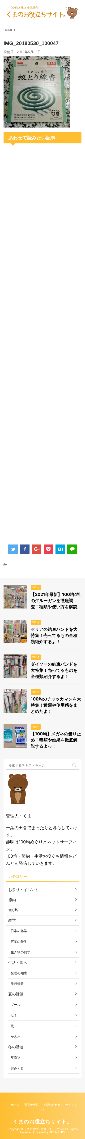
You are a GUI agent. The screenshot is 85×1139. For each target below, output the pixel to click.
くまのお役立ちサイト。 (42, 1121)
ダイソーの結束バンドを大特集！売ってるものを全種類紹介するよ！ (54, 670)
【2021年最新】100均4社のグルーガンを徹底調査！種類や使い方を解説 (56, 600)
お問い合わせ (51, 1105)
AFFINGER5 (57, 1132)
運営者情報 (31, 1105)
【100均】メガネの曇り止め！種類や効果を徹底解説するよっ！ (56, 740)
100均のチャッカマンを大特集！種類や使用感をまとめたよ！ (56, 705)
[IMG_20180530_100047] (37, 123)
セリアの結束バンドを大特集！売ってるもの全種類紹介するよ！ (54, 635)
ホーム (15, 1105)
